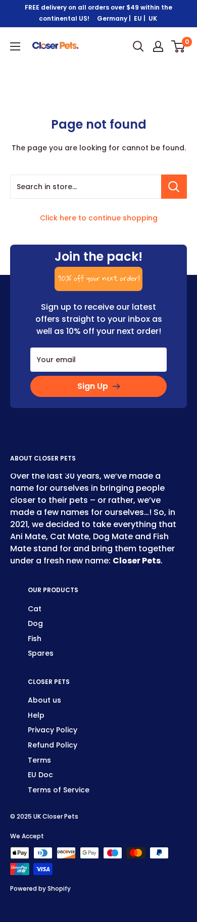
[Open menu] (15, 46)
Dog (35, 623)
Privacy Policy (52, 730)
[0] (178, 46)
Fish (34, 638)
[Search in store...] (174, 187)
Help (36, 715)
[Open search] (138, 46)
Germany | (114, 18)
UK (154, 18)
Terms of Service (58, 790)
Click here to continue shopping (99, 218)
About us (44, 700)
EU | (140, 18)
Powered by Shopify (40, 888)
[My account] (158, 46)
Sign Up (92, 386)
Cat (34, 609)
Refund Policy (52, 745)
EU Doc (40, 775)
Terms (39, 760)
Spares (41, 653)
